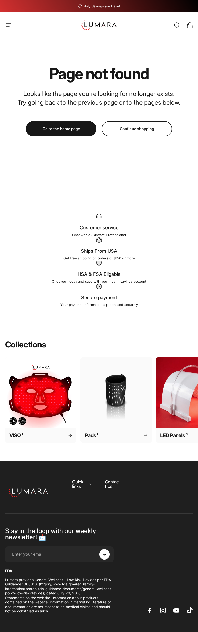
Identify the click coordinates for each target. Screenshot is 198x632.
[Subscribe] (104, 554)
